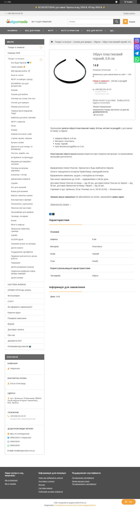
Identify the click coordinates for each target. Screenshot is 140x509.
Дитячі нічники (17, 278)
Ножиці (14, 130)
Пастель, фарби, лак (20, 153)
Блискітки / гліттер (19, 175)
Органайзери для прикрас (22, 212)
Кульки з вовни (17, 142)
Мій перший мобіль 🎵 (20, 71)
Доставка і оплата (16, 329)
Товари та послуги (63, 42)
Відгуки (11, 324)
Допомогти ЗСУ (15, 341)
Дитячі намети (17, 248)
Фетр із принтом (70, 31)
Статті (10, 301)
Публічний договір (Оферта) (51, 492)
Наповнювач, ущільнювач (22, 204)
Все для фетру (94, 31)
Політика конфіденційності (85, 505)
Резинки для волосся (20, 107)
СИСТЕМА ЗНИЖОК (17, 284)
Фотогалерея (14, 296)
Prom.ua (83, 503)
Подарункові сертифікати (22, 252)
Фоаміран (12, 31)
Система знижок (45, 488)
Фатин (13, 220)
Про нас (11, 335)
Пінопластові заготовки (21, 208)
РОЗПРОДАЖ (17, 239)
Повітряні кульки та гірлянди (23, 244)
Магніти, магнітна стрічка (21, 195)
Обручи (97, 42)
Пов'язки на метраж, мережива (19, 169)
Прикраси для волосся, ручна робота (24, 257)
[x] (53, 214)
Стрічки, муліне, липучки (21, 138)
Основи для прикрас (82, 42)
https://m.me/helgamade (19, 434)
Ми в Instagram (11, 480)
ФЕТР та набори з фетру (22, 79)
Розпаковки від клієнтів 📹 (19, 346)
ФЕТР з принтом (18, 122)
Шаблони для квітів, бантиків (23, 118)
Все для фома (32, 31)
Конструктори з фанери (21, 200)
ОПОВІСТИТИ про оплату (19, 290)
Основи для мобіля (19, 94)
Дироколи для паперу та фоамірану (21, 148)
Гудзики (14, 183)
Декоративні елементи (20, 179)
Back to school (17, 75)
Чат (130, 502)
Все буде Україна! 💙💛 (21, 63)
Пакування (15, 263)
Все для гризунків (18, 187)
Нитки (13, 126)
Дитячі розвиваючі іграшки (22, 267)
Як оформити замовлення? (20, 307)
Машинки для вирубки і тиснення (21, 163)
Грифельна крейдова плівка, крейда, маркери (23, 272)
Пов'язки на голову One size (23, 98)
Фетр (50, 31)
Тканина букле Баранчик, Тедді (22, 112)
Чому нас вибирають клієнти (51, 478)
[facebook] (50, 214)
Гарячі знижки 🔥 (18, 67)
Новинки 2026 (14, 53)
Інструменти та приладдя (22, 157)
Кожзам (14, 90)
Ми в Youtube (10, 484)
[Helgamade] (16, 23)
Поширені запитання (17, 318)
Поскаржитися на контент (64, 505)
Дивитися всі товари (59, 204)
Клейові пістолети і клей (21, 134)
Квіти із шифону (17, 225)
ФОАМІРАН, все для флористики (19, 84)
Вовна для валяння (19, 191)
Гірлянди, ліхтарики (19, 216)
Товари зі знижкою (16, 47)
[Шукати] (116, 21)
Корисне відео (14, 313)
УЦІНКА (14, 235)
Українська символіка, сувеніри (20, 230)
